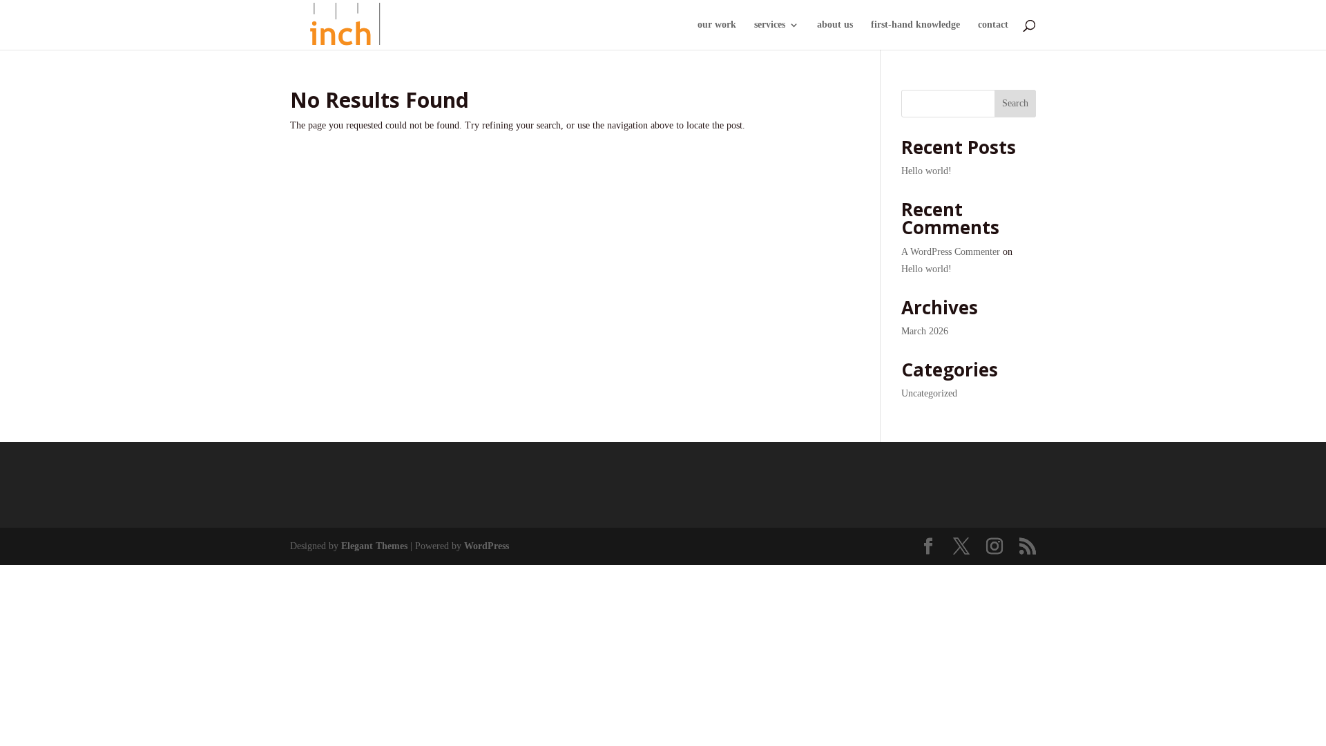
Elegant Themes (374, 546)
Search (1015, 103)
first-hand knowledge (915, 25)
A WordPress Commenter (950, 252)
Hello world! (926, 171)
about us (835, 25)
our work (717, 25)
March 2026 (924, 331)
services (769, 25)
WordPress (486, 546)
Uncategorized (929, 393)
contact (993, 25)
